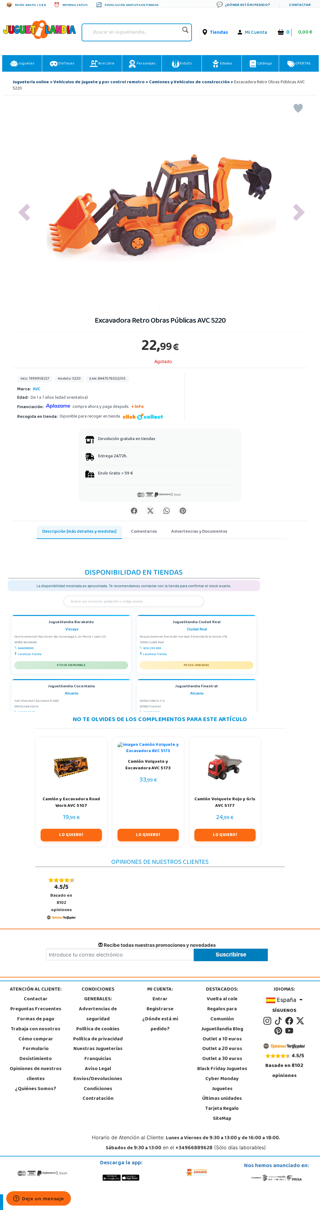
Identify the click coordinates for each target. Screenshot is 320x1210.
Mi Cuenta (256, 33)
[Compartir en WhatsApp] (166, 510)
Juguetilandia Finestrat (196, 687)
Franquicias (97, 1059)
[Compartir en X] (150, 510)
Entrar (160, 999)
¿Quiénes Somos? (35, 1089)
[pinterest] (279, 1031)
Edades (225, 64)
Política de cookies (97, 1029)
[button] (24, 212)
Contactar (36, 999)
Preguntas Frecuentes (35, 1009)
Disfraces (66, 64)
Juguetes (26, 64)
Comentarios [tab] (144, 531)
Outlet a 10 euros (222, 1039)
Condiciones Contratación (97, 1094)
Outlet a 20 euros (222, 1049)
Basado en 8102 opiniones (61, 898)
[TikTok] (279, 1021)
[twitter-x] (301, 1021)
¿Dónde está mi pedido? (160, 1024)
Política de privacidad (98, 1039)
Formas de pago (35, 1019)
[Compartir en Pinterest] (183, 510)
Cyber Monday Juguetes (222, 1084)
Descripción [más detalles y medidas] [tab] (79, 531)
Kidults (185, 64)
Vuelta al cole (222, 999)
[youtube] (290, 1031)
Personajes (146, 64)
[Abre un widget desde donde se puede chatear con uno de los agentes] (38, 1199)
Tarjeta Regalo (222, 1109)
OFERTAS (303, 64)
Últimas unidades (222, 1099)
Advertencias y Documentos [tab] (199, 531)
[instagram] (268, 1021)
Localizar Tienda (30, 654)
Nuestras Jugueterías (97, 1049)
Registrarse (160, 1009)
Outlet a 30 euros (222, 1059)
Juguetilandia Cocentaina (71, 687)
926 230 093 (152, 648)
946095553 (26, 648)
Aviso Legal (98, 1069)
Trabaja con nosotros (35, 1029)
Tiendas (219, 33)
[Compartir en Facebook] (134, 510)
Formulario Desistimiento (35, 1054)
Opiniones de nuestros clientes (36, 1074)
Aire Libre (106, 64)
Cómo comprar (35, 1039)
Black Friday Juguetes (222, 1069)
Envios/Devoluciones (97, 1079)
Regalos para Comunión (222, 1014)
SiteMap (222, 1119)
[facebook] (290, 1021)
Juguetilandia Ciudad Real (196, 623)
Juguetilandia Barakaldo (71, 623)
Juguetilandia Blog (222, 1029)
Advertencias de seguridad (98, 1014)
